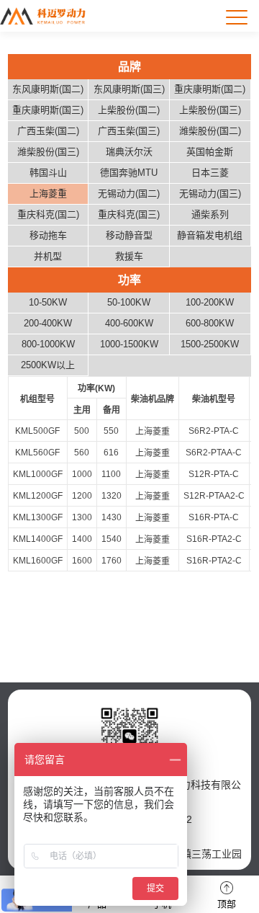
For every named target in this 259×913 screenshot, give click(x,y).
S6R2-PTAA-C (214, 452)
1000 (82, 474)
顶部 (226, 904)
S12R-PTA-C (213, 474)
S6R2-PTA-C (213, 431)
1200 (82, 496)
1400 (82, 539)
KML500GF (37, 431)
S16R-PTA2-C (214, 539)
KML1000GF (38, 474)
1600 (82, 561)
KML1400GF (38, 539)
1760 (111, 561)
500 (81, 431)
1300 (82, 517)
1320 (111, 496)
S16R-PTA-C (213, 517)
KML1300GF (38, 517)
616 (111, 452)
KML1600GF (38, 561)
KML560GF (37, 452)
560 (81, 452)
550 (111, 431)
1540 (111, 539)
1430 (111, 517)
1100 (111, 474)
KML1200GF (38, 496)
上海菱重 (152, 432)
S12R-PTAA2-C (214, 496)
